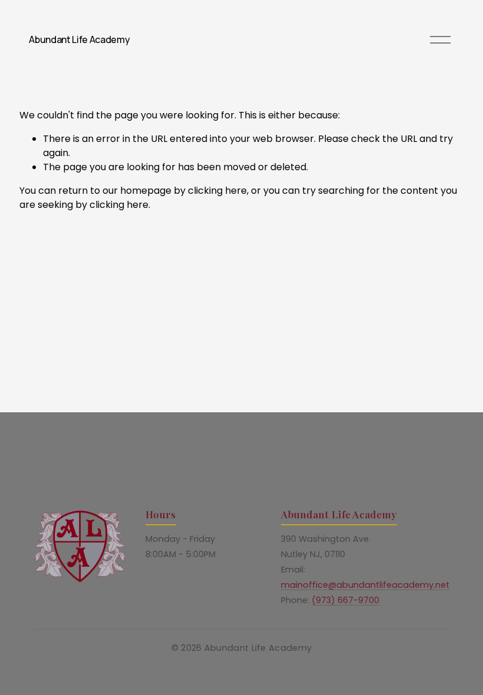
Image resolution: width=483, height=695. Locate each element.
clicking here (217, 190)
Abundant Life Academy (79, 39)
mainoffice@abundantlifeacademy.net (365, 585)
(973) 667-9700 (345, 600)
